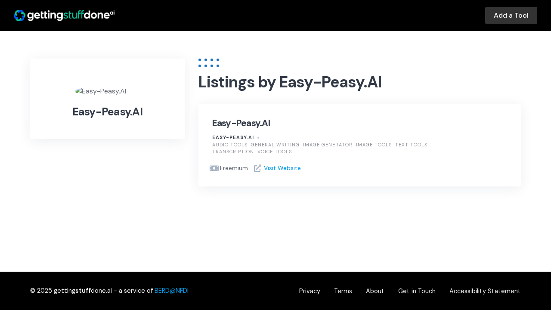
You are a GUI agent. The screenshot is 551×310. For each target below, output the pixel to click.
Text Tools (411, 145)
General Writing (275, 145)
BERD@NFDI (172, 290)
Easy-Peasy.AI (241, 123)
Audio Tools (230, 145)
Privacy (309, 291)
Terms (343, 291)
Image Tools (374, 145)
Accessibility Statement (485, 291)
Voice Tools (274, 152)
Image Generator (328, 145)
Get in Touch (417, 291)
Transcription (233, 152)
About (375, 291)
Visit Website (282, 168)
